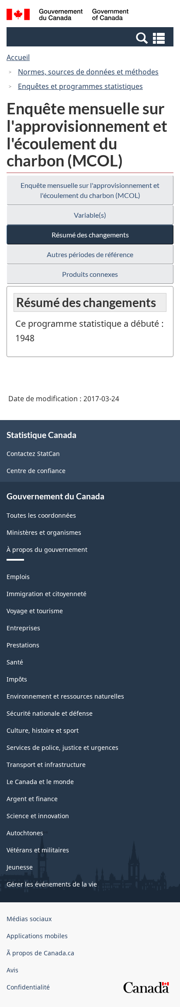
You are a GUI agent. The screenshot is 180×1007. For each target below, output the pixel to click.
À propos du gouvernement (47, 549)
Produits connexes (90, 274)
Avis (12, 970)
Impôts (17, 679)
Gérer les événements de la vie (52, 884)
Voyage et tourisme (35, 611)
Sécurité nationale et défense (50, 713)
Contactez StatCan (33, 453)
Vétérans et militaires (38, 850)
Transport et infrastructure (46, 764)
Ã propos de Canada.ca (40, 953)
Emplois (18, 576)
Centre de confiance (36, 470)
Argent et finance (32, 799)
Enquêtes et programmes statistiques (80, 86)
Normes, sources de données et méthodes (88, 72)
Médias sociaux (29, 919)
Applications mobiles (37, 936)
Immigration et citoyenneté (47, 594)
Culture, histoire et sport (43, 730)
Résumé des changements (90, 234)
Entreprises (23, 628)
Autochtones (25, 833)
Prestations (23, 645)
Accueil (18, 57)
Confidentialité (28, 987)
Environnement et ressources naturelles (65, 696)
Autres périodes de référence (90, 254)
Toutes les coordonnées (41, 515)
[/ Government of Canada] (67, 16)
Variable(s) (90, 215)
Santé (15, 662)
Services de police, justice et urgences (62, 747)
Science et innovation (38, 816)
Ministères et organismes (44, 532)
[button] (91, 37)
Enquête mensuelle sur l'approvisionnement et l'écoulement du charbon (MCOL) (90, 190)
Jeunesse (20, 867)
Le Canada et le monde (40, 781)
